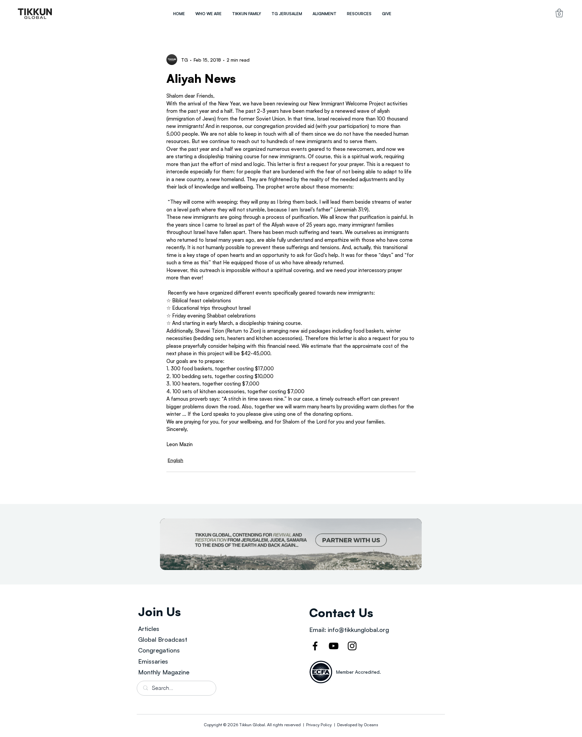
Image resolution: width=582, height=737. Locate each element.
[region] (35, 13)
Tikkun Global (252, 724)
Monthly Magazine (163, 672)
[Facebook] (315, 646)
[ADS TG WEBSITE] (291, 544)
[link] (559, 13)
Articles (148, 628)
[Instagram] (352, 646)
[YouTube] (334, 646)
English (175, 460)
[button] (208, 14)
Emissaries (153, 661)
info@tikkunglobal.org (358, 629)
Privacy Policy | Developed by (334, 724)
